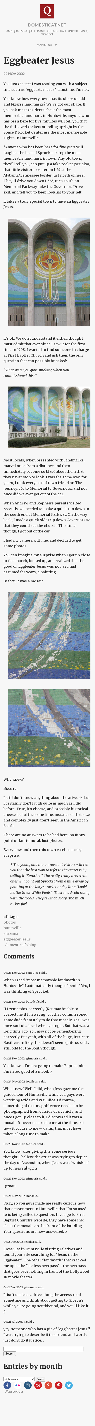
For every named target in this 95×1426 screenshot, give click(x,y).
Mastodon (14, 1391)
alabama (10, 933)
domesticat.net (47, 24)
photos (9, 922)
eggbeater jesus (17, 939)
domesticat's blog (20, 945)
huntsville (12, 928)
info (80, 1220)
